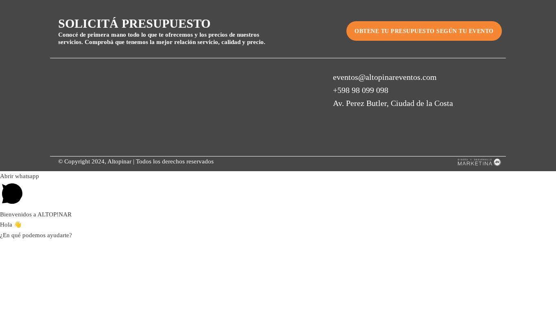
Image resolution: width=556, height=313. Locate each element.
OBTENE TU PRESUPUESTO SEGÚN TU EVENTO (424, 31)
